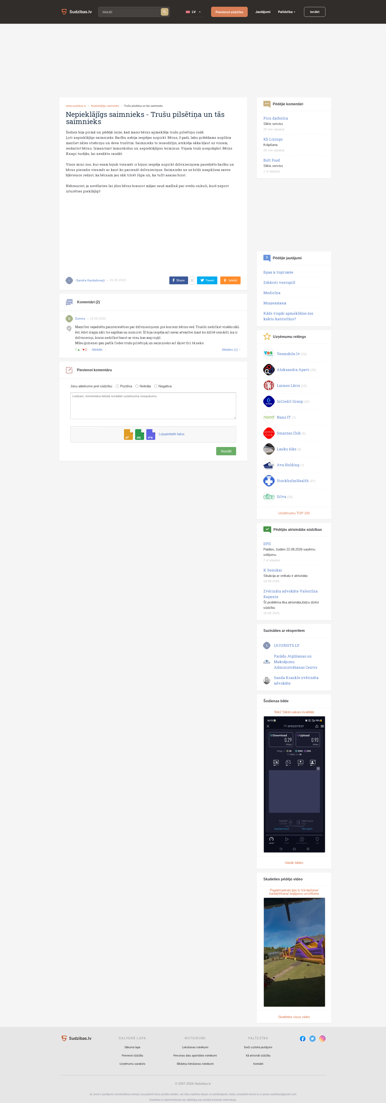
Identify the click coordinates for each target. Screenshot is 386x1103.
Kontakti (258, 1063)
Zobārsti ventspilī (279, 282)
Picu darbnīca (275, 118)
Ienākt (314, 12)
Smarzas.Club (289, 433)
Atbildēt (97, 349)
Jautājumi (263, 12)
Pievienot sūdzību (229, 12)
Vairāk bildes (294, 863)
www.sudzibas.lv (76, 106)
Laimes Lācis (288, 385)
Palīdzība (285, 12)
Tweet (210, 280)
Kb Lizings (273, 139)
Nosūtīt (226, 451)
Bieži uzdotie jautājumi (258, 1047)
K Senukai (272, 570)
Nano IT (284, 417)
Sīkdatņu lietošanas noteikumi (195, 1063)
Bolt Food (271, 160)
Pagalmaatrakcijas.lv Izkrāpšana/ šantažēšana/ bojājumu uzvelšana (294, 891)
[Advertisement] (193, 60)
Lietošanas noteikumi (195, 1047)
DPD (267, 543)
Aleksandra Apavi (293, 369)
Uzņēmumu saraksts (132, 1063)
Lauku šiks (286, 449)
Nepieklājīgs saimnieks (105, 106)
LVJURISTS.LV (287, 645)
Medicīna (271, 292)
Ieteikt (233, 280)
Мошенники (274, 303)
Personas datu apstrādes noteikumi (195, 1055)
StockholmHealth (293, 480)
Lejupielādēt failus (172, 434)
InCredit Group (290, 401)
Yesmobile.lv (288, 353)
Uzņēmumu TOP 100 (294, 513)
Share (180, 280)
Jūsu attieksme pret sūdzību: (91, 386)
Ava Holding (288, 464)
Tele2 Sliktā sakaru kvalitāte (294, 712)
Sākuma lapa (132, 1047)
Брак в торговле (278, 272)
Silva (281, 496)
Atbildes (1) (230, 349)
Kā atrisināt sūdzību (258, 1055)
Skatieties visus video (294, 1017)
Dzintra (80, 318)
